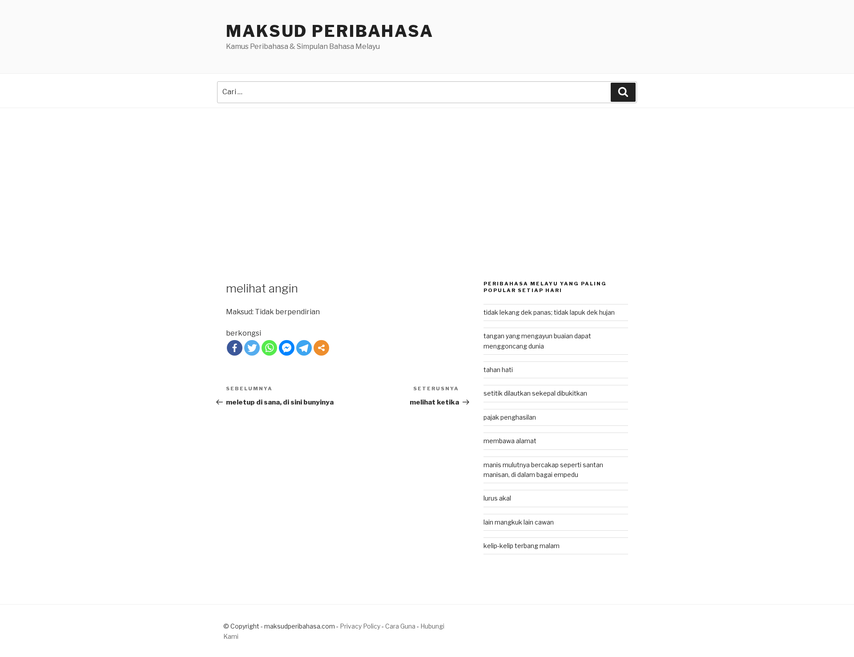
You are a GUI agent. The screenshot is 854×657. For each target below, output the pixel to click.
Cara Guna (401, 626)
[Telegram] (304, 348)
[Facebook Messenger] (286, 348)
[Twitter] (252, 348)
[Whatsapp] (269, 348)
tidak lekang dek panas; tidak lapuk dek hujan (549, 312)
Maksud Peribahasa (330, 31)
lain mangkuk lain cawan (518, 522)
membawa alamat (509, 441)
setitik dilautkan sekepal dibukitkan (535, 393)
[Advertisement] (427, 174)
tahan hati (498, 369)
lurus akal (497, 498)
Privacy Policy (360, 626)
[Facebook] (234, 348)
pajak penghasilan (509, 417)
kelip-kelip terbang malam (521, 545)
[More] (321, 348)
